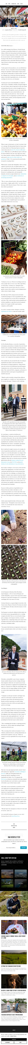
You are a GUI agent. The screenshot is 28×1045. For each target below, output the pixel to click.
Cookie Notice (13, 1036)
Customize (7, 1042)
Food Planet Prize (15, 816)
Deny (20, 1042)
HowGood (3, 779)
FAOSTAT (14, 462)
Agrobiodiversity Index (6, 311)
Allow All (14, 1039)
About (14, 1030)
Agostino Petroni (8, 29)
